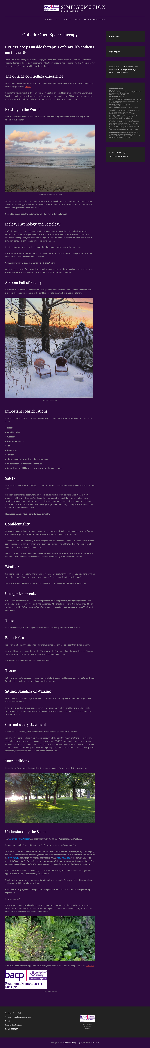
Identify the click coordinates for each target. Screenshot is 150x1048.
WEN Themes (95, 1043)
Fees (57, 19)
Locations (67, 19)
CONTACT (90, 965)
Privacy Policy (76, 1043)
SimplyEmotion (83, 7)
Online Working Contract (94, 19)
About (77, 19)
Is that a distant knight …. (119, 152)
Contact (48, 19)
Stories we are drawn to (118, 156)
